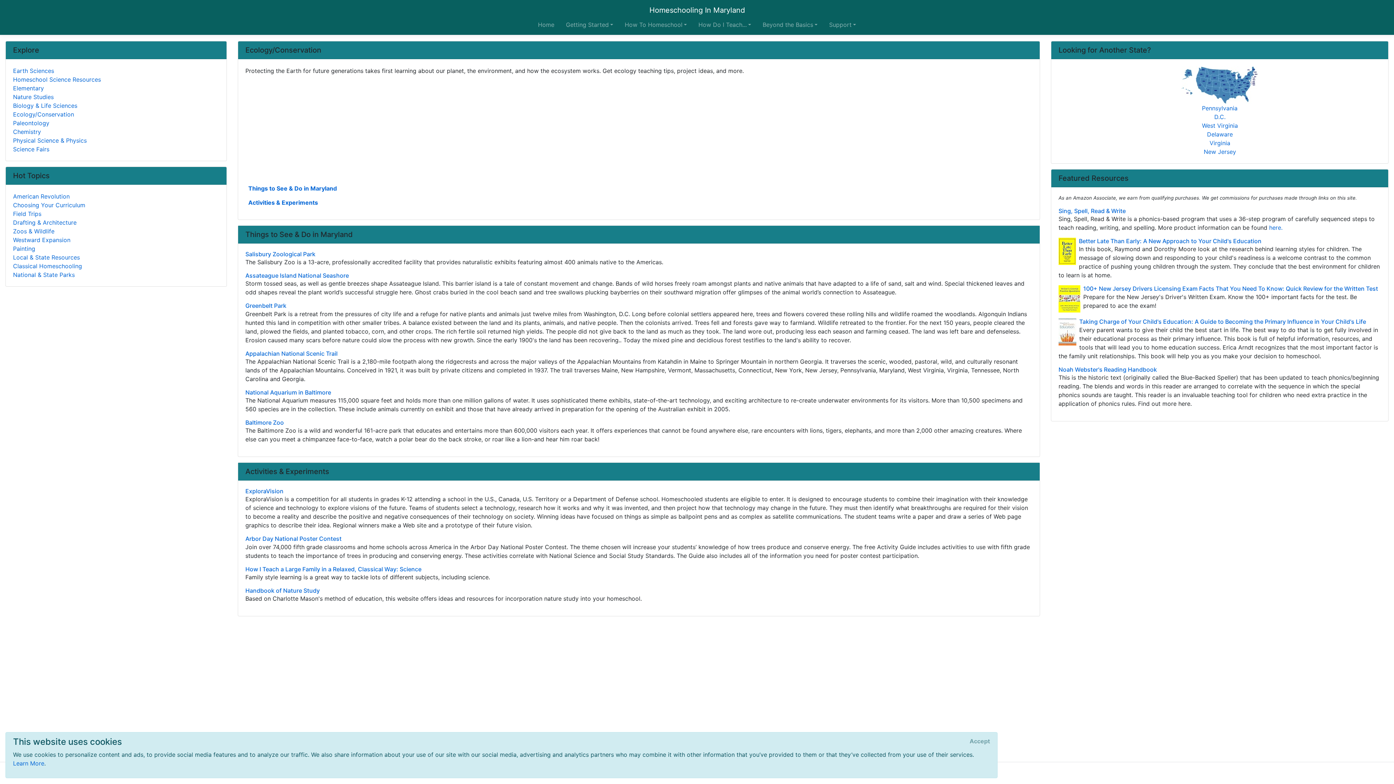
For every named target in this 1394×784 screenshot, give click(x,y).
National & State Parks (44, 274)
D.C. (1220, 117)
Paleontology (31, 123)
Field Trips (27, 213)
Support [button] (840, 24)
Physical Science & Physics (50, 140)
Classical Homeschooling (47, 266)
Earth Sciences (33, 70)
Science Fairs (31, 149)
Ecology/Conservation (43, 114)
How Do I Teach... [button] (722, 24)
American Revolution (41, 196)
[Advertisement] (463, 129)
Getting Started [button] (587, 24)
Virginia (1220, 143)
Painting (24, 248)
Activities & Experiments (283, 202)
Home (546, 24)
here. (1276, 227)
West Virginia (1220, 125)
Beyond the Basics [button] (788, 24)
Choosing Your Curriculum (49, 205)
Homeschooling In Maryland (697, 10)
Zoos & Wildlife (33, 231)
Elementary (28, 88)
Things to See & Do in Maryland (292, 188)
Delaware (1220, 134)
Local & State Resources (46, 257)
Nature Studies (33, 97)
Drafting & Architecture (45, 222)
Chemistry (27, 131)
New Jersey (1220, 151)
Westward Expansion (41, 240)
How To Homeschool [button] (653, 24)
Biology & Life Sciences (45, 105)
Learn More (28, 763)
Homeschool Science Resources (57, 79)
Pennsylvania (1220, 108)
